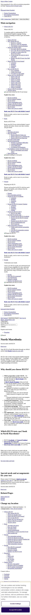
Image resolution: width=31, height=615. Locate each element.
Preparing (6, 332)
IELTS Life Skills (16, 213)
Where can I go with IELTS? (15, 75)
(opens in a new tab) (14, 351)
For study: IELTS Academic (18, 49)
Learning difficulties (16, 144)
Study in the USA (16, 82)
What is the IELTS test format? (16, 61)
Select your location (6, 507)
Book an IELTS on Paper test (19, 138)
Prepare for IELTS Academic (15, 196)
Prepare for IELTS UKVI (15, 211)
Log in (23, 318)
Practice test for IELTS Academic (20, 216)
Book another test (12, 153)
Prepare (6, 181)
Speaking (13, 66)
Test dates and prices (13, 132)
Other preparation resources (15, 225)
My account (11, 559)
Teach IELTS (7, 16)
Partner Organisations (10, 13)
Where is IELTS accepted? (15, 89)
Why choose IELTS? (13, 41)
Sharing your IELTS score (15, 281)
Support (4, 318)
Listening (13, 63)
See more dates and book (7, 461)
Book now (3, 346)
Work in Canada (15, 81)
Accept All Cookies (15, 610)
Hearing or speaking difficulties (19, 142)
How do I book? (12, 133)
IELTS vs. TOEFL (16, 43)
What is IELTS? (8, 26)
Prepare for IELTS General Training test (18, 539)
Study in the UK (15, 76)
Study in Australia (16, 86)
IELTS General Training (14, 99)
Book (5, 118)
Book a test (8, 319)
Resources (7, 553)
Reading (13, 64)
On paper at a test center (17, 73)
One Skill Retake (12, 277)
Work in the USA (16, 84)
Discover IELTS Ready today (14, 6)
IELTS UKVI (11, 101)
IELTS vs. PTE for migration (19, 44)
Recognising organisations (15, 568)
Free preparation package (14, 195)
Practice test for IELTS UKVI (19, 221)
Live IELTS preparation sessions (20, 230)
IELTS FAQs (11, 107)
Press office (11, 560)
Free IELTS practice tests (14, 215)
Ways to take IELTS (13, 69)
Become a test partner (13, 564)
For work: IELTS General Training (20, 50)
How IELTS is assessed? (14, 276)
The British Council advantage (19, 46)
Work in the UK (15, 78)
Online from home (16, 72)
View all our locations (16, 508)
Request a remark (12, 279)
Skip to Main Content (6, 1)
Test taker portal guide (14, 139)
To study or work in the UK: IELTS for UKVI (19, 52)
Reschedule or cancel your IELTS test (18, 148)
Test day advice (12, 90)
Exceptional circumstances (18, 147)
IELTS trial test (15, 224)
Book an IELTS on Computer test (20, 136)
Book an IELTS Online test (18, 135)
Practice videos (15, 231)
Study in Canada (15, 79)
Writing (13, 67)
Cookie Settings (15, 603)
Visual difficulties (15, 145)
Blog (9, 554)
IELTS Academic (12, 97)
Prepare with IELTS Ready (15, 104)
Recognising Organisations (11, 14)
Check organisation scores (15, 102)
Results (6, 260)
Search (14, 318)
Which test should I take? (14, 47)
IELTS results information (15, 105)
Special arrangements (13, 141)
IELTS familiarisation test (18, 222)
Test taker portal (12, 528)
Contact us (10, 557)
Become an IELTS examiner (15, 565)
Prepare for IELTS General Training (17, 204)
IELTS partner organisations (15, 567)
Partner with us (8, 562)
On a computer (15, 70)
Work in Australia (16, 87)
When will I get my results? (15, 108)
